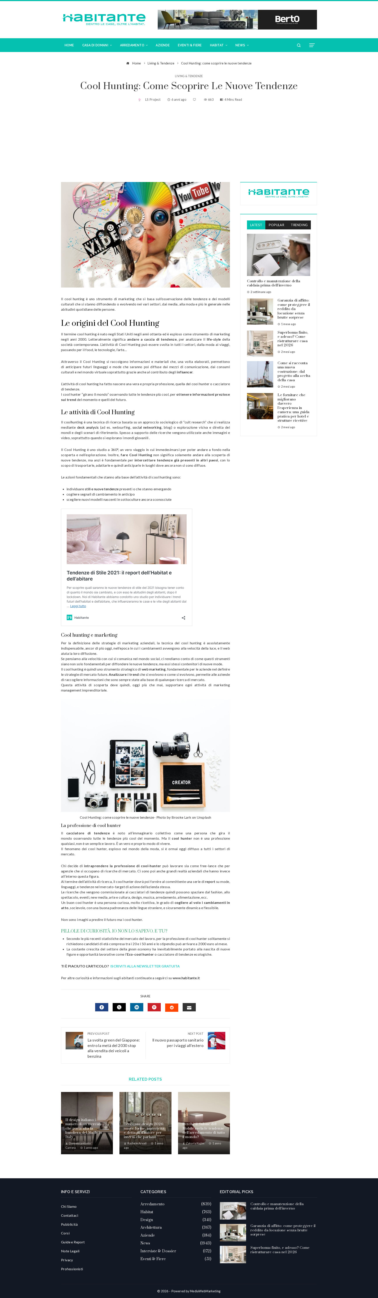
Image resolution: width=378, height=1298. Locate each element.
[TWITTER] (119, 1007)
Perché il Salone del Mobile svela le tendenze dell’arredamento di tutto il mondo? (203, 1130)
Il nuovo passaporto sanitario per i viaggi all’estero (177, 1040)
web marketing (154, 669)
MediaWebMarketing (205, 1291)
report (210, 881)
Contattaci (69, 1215)
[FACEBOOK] (101, 1007)
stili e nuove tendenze (102, 489)
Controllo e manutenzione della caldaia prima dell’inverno (273, 283)
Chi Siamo (69, 1206)
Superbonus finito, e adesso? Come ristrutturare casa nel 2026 (293, 339)
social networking (147, 427)
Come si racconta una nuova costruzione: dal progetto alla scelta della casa (294, 371)
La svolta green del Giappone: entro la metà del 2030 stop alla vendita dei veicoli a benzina (114, 1045)
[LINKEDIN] (136, 1007)
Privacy (67, 1260)
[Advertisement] (189, 142)
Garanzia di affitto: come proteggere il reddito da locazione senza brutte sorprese (294, 309)
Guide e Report (73, 1242)
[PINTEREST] (154, 1007)
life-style (214, 339)
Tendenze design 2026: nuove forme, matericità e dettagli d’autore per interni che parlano (144, 1130)
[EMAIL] (189, 1007)
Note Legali (70, 1251)
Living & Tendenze (189, 76)
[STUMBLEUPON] (171, 1007)
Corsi (65, 1233)
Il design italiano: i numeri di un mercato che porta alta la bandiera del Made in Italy (83, 1128)
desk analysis (88, 427)
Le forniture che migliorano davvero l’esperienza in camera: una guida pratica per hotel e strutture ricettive (294, 408)
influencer (184, 372)
